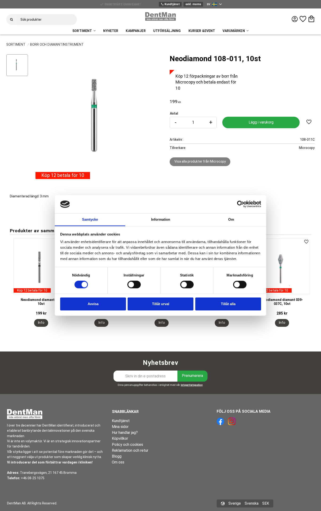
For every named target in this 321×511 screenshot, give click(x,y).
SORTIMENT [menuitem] (82, 31)
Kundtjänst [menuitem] (121, 421)
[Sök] (11, 19)
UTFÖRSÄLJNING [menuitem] (167, 31)
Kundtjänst (170, 4)
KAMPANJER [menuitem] (135, 31)
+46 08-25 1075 (32, 478)
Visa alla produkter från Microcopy (200, 161)
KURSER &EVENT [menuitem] (201, 31)
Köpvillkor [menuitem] (120, 438)
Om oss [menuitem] (118, 462)
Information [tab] (160, 219)
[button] (303, 19)
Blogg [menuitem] (116, 456)
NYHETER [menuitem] (110, 31)
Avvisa (93, 304)
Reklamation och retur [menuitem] (130, 450)
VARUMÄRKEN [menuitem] (234, 31)
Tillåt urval (160, 304)
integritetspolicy (192, 385)
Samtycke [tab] (90, 219)
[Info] (41, 323)
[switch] (134, 284)
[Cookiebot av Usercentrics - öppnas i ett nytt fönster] (240, 204)
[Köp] (260, 122)
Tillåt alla (228, 304)
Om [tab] (231, 219)
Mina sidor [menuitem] (120, 426)
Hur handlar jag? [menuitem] (125, 432)
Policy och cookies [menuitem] (127, 444)
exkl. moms (193, 4)
